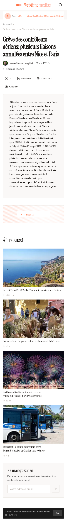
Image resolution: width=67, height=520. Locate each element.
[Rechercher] (60, 5)
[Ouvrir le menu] (6, 5)
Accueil (7, 24)
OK (57, 513)
